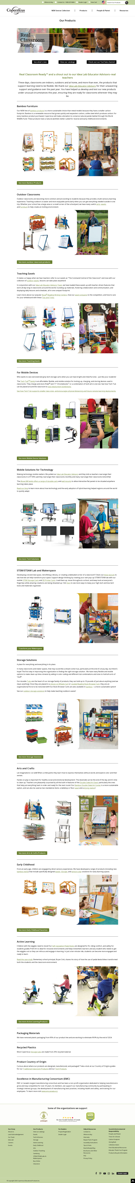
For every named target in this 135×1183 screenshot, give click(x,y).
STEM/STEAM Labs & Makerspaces (39, 1157)
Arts (34, 1148)
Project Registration (64, 1132)
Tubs (29, 681)
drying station (89, 788)
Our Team (11, 1137)
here (68, 583)
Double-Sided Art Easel (89, 782)
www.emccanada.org (50, 1091)
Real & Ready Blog (89, 1148)
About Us (11, 1132)
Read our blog (22, 488)
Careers (10, 1143)
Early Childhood (38, 1145)
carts (98, 204)
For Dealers (62, 1129)
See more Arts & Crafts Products (32, 853)
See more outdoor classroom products (35, 262)
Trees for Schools (114, 1137)
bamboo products (37, 110)
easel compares (81, 295)
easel (77, 788)
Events (10, 1145)
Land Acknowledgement (15, 1134)
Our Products (38, 1129)
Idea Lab (11, 1140)
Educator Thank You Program (118, 1150)
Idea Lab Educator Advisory (67, 474)
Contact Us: (61, 2)
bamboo (89, 687)
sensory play (77, 871)
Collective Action (114, 1145)
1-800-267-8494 (69, 2)
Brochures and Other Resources (90, 1152)
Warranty (87, 1137)
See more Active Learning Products (33, 1022)
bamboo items (22, 871)
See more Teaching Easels (29, 361)
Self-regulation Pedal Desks (63, 946)
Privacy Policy (88, 1158)
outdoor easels (33, 280)
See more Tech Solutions (29, 559)
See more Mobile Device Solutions (32, 458)
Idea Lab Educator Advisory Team (49, 285)
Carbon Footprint (114, 1139)
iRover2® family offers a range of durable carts (39, 481)
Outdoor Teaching (39, 1151)
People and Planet (115, 1134)
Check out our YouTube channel (101, 62)
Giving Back (112, 1142)
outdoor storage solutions (33, 691)
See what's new (40, 62)
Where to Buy (49, 2)
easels (103, 204)
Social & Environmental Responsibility (117, 1130)
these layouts (109, 575)
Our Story (11, 1129)
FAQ (85, 1156)
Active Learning (38, 1143)
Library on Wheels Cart (59, 684)
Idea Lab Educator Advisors (82, 85)
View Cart (94, 2)
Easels (35, 1134)
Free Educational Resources (118, 1147)
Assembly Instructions (91, 1143)
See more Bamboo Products (30, 183)
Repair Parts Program (90, 1140)
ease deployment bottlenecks (59, 386)
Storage (35, 1140)
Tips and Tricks (48, 297)
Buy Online (36, 1161)
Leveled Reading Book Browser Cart (85, 684)
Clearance (36, 1164)
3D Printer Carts (49, 580)
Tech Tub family (27, 381)
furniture (24, 207)
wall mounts (66, 481)
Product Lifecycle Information (118, 1153)
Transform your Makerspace (30, 648)
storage (64, 871)
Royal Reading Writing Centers (54, 295)
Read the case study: (25, 959)
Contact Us (87, 1132)
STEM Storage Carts (31, 580)
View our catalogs (67, 62)
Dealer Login (83, 2)
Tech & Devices (38, 1137)
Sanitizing (36, 1153)
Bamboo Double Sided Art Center (88, 785)
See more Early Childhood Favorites (33, 930)
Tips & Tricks (87, 1145)
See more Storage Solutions (30, 757)
